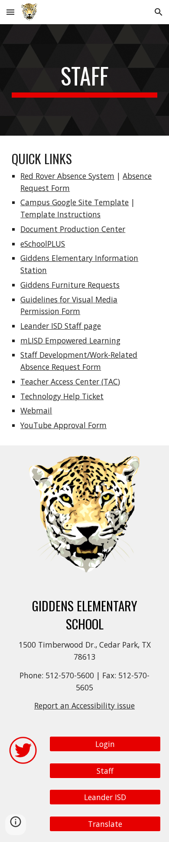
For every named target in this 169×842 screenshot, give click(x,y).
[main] (84, 80)
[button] (10, 12)
